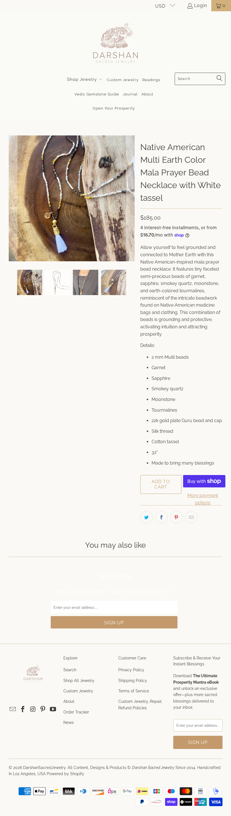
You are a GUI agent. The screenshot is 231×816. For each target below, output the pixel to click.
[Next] (130, 198)
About (68, 701)
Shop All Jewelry (78, 680)
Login (200, 5)
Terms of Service (133, 691)
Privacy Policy (131, 670)
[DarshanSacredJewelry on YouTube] (53, 709)
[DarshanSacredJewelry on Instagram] (33, 709)
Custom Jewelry (78, 691)
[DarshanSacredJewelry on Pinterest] (43, 709)
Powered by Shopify (65, 774)
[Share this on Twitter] (146, 517)
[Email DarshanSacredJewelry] (13, 709)
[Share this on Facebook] (161, 517)
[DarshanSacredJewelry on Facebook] (23, 709)
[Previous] (12, 198)
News (68, 722)
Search (69, 670)
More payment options (202, 499)
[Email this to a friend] (191, 517)
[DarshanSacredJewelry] (116, 43)
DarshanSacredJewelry (44, 767)
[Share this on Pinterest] (176, 517)
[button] (85, 80)
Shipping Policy (132, 680)
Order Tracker (76, 712)
